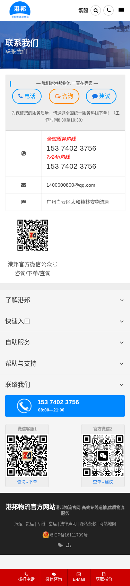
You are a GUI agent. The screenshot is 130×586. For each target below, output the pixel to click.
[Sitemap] (69, 545)
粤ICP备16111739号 (68, 535)
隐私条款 (88, 524)
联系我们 (16, 51)
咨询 (67, 96)
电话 (29, 96)
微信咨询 (51, 581)
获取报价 (104, 579)
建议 (104, 96)
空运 (53, 524)
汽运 (18, 524)
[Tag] (60, 545)
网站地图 (107, 524)
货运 (30, 524)
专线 (41, 524)
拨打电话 (26, 579)
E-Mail (79, 579)
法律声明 (68, 524)
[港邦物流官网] (20, 10)
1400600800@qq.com (70, 185)
